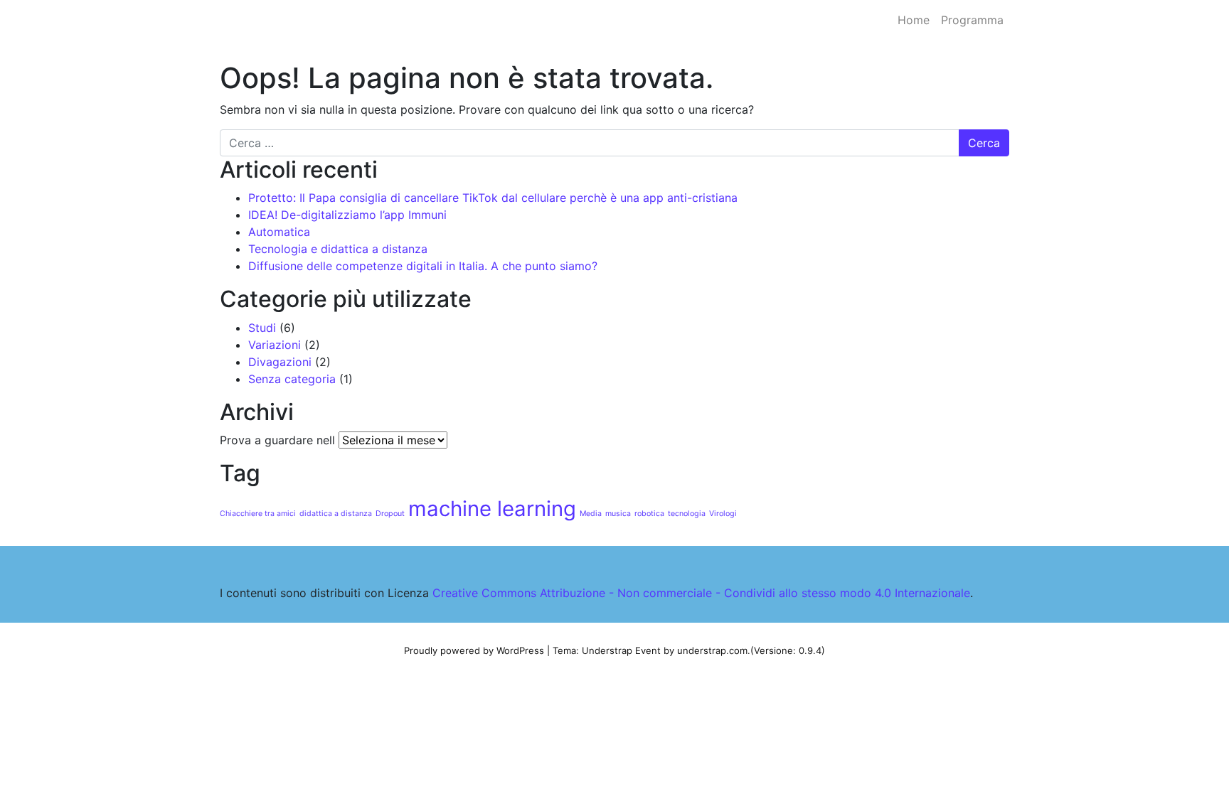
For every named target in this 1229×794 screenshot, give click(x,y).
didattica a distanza (335, 513)
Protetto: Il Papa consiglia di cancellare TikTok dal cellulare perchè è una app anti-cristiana (493, 198)
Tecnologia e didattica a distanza (337, 249)
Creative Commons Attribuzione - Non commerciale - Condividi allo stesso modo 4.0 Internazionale (701, 593)
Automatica (279, 232)
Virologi (723, 513)
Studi (262, 328)
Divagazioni (280, 362)
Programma (972, 20)
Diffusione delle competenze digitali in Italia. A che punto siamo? (422, 266)
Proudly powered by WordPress (474, 650)
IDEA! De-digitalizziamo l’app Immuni (347, 215)
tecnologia (687, 513)
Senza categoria (292, 379)
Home (914, 20)
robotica (649, 513)
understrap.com (712, 650)
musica (618, 513)
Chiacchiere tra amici (258, 513)
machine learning (492, 508)
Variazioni (274, 345)
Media (591, 513)
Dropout (390, 513)
